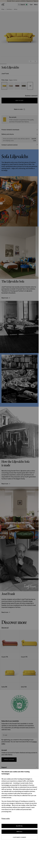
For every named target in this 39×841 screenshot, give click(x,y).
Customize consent (19, 837)
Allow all (19, 826)
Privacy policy (6, 818)
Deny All (19, 831)
